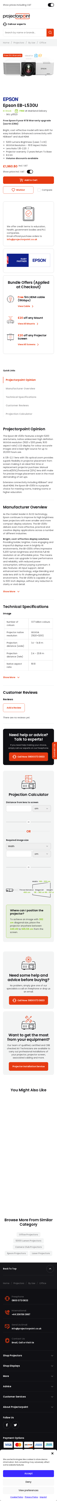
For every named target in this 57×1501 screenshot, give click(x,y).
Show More (9, 591)
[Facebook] (7, 1425)
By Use (31, 42)
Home (6, 42)
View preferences (28, 1490)
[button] (52, 1453)
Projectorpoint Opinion (21, 380)
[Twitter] (15, 1425)
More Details (17, 1189)
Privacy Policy (31, 1497)
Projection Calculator (19, 414)
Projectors (19, 42)
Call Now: (31, 756)
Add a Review (14, 707)
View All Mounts (26, 323)
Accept (28, 1473)
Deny (28, 1481)
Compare (47, 189)
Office (42, 42)
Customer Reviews (17, 405)
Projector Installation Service (28, 1066)
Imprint (43, 1497)
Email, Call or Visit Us (23, 1342)
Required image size (17, 840)
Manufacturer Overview (20, 388)
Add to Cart (30, 180)
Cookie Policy (16, 1497)
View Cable (24, 306)
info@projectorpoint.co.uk (22, 239)
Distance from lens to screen (22, 802)
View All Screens (26, 344)
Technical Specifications (21, 397)
